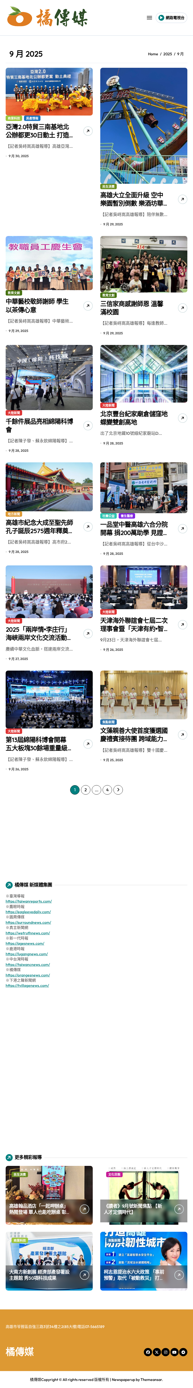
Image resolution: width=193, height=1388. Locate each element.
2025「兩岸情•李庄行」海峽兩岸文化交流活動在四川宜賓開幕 (39, 637)
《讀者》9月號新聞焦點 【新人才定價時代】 (133, 1209)
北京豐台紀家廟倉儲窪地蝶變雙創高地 (134, 418)
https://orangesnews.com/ (28, 975)
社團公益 (108, 516)
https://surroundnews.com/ (28, 922)
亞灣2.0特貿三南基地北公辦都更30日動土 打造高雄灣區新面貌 (37, 135)
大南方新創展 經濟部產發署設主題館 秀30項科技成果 (39, 1275)
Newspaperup (123, 1379)
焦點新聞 (108, 722)
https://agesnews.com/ (25, 943)
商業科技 (14, 118)
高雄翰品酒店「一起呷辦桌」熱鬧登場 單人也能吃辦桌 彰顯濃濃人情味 (40, 1212)
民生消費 (108, 186)
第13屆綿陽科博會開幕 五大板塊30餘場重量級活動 (39, 748)
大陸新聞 (14, 413)
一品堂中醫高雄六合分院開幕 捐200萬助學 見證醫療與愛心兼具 (134, 532)
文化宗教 (114, 1174)
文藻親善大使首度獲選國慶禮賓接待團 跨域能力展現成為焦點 (134, 739)
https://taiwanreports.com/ (29, 901)
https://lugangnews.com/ (27, 954)
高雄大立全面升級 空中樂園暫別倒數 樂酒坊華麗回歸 (131, 203)
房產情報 (32, 118)
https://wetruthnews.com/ (28, 933)
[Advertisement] (97, 835)
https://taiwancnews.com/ (28, 964)
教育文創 (14, 293)
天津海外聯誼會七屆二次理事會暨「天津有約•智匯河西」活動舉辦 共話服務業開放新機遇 (134, 632)
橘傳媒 (20, 1351)
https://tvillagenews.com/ (27, 985)
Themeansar (151, 1379)
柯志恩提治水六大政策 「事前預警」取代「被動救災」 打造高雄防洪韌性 (134, 1278)
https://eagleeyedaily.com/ (28, 911)
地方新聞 (14, 514)
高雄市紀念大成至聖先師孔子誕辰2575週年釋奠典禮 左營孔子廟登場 (39, 531)
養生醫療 (127, 516)
